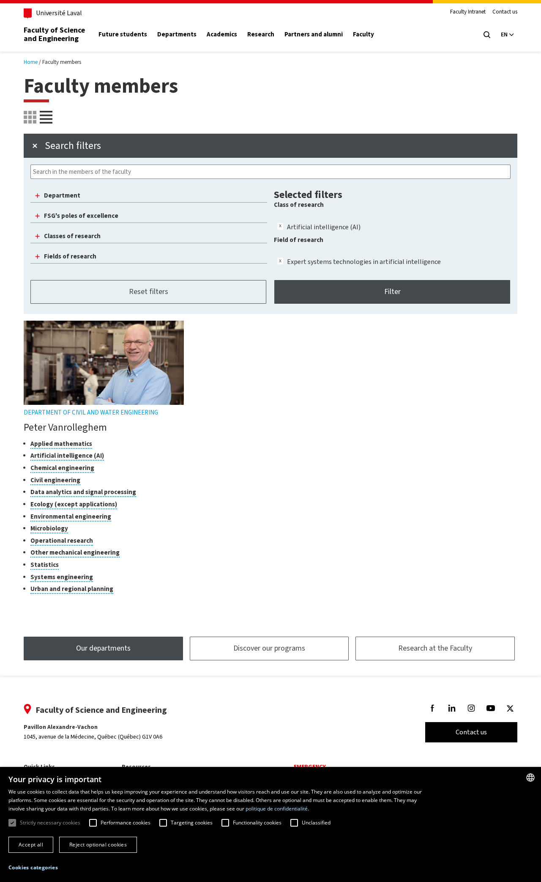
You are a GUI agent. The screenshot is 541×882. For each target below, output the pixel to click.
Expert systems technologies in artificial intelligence (364, 261)
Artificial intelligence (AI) (324, 227)
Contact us (504, 11)
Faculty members (61, 62)
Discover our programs (269, 648)
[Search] (487, 35)
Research (260, 34)
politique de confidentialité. (277, 808)
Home (31, 62)
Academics (222, 34)
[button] (33, 867)
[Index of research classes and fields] (46, 117)
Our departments (103, 648)
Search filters (73, 145)
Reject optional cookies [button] (98, 844)
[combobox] (530, 777)
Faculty (363, 34)
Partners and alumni (313, 34)
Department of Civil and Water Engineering (91, 412)
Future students (122, 34)
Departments (177, 34)
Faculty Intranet (468, 11)
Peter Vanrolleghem (65, 427)
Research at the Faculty (435, 648)
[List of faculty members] (30, 117)
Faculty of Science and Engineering (54, 34)
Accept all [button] (31, 844)
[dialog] (270, 824)
